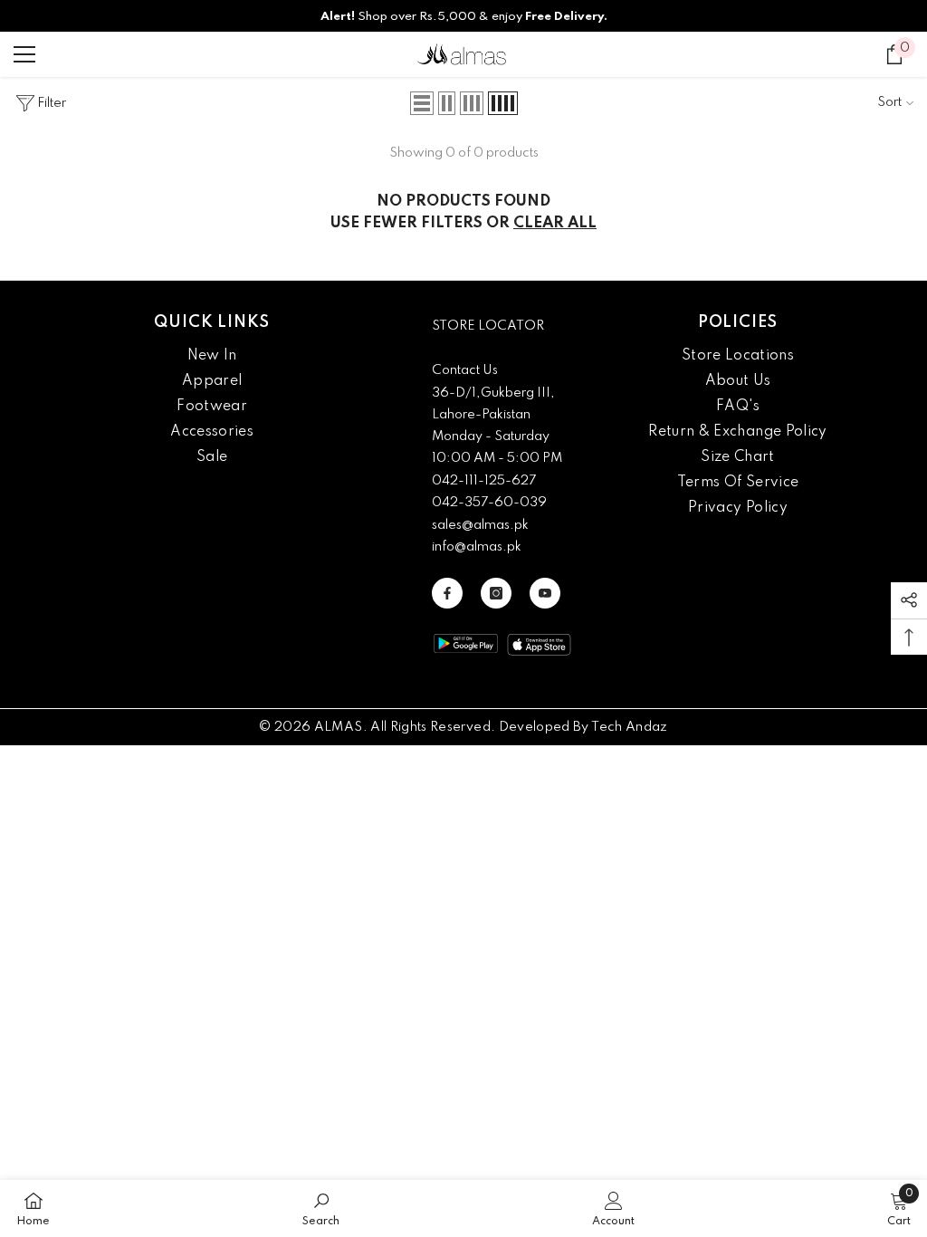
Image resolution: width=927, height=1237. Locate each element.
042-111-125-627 (484, 481)
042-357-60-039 (489, 502)
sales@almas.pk (480, 525)
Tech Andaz (629, 727)
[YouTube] (545, 593)
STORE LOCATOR (488, 326)
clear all (555, 223)
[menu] (24, 54)
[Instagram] (496, 593)
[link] (321, 1208)
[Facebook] (447, 593)
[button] (422, 103)
